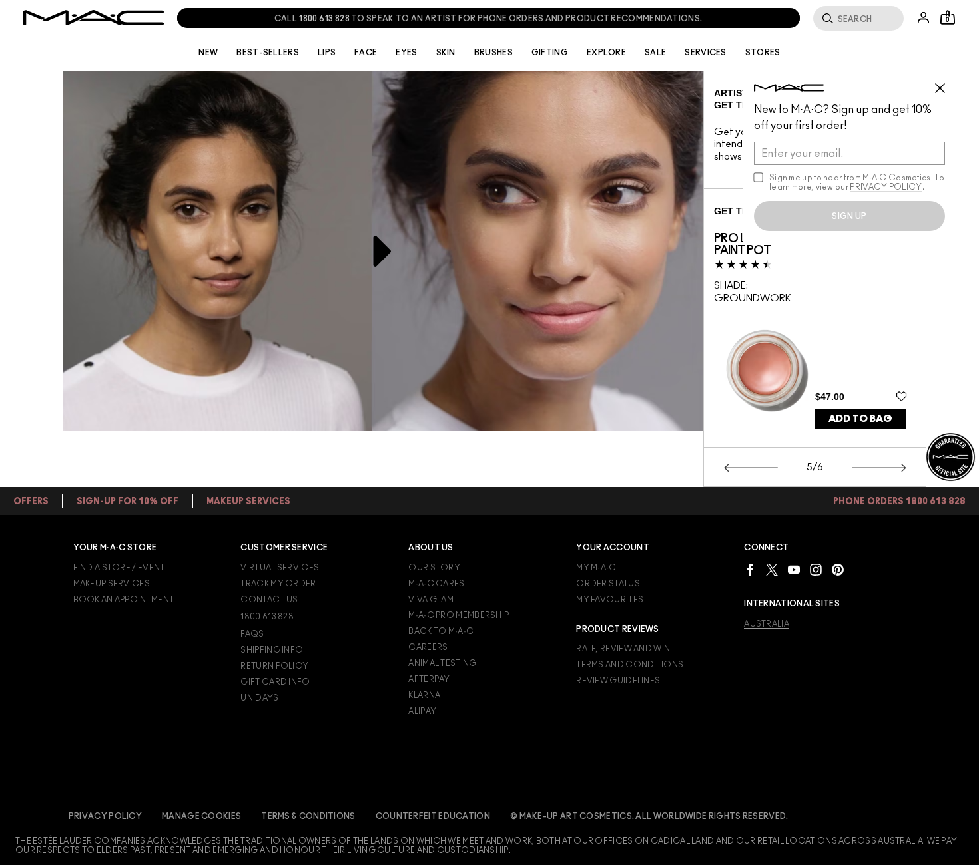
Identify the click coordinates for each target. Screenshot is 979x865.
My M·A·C (596, 568)
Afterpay (429, 679)
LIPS (327, 53)
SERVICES (705, 53)
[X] (772, 569)
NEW (208, 53)
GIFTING (549, 53)
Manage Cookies (201, 816)
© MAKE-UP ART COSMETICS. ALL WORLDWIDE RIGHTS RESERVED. (649, 816)
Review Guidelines (618, 681)
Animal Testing (442, 663)
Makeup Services (112, 584)
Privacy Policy (105, 816)
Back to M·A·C (441, 631)
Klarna (424, 695)
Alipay (422, 711)
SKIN (446, 53)
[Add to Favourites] (901, 396)
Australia (766, 624)
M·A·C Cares (436, 584)
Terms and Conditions (629, 665)
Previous (751, 468)
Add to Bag (860, 419)
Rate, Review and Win (623, 649)
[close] (945, 83)
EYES (406, 53)
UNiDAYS (259, 698)
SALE (655, 53)
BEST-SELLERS (267, 53)
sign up (849, 216)
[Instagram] (816, 569)
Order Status (608, 584)
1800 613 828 (324, 19)
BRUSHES (493, 53)
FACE (365, 53)
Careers (428, 647)
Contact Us (269, 600)
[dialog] (764, 245)
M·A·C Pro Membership (458, 615)
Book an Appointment (123, 600)
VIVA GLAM (431, 600)
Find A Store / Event (119, 568)
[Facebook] (750, 569)
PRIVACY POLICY (886, 187)
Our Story (434, 568)
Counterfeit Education (433, 816)
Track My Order (278, 584)
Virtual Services (279, 568)
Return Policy (274, 666)
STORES (763, 53)
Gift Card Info (275, 682)
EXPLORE (606, 53)
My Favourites (609, 600)
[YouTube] (794, 569)
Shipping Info (271, 650)
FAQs (252, 634)
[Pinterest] (838, 569)
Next (879, 468)
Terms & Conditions (308, 816)
